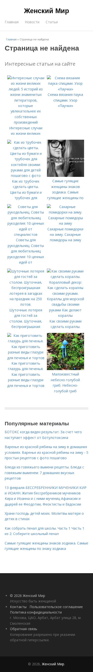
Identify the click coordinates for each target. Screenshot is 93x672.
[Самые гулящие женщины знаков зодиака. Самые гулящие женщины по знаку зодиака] (65, 175)
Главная (12, 22)
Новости (32, 22)
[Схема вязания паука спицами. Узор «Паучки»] (65, 89)
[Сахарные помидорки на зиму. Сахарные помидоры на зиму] (65, 223)
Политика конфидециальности (36, 612)
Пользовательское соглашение (56, 606)
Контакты (18, 606)
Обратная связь (23, 628)
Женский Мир (46, 10)
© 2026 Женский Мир (27, 595)
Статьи (52, 22)
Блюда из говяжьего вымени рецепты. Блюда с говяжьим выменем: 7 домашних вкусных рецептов (44, 473)
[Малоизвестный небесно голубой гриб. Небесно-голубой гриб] (65, 368)
